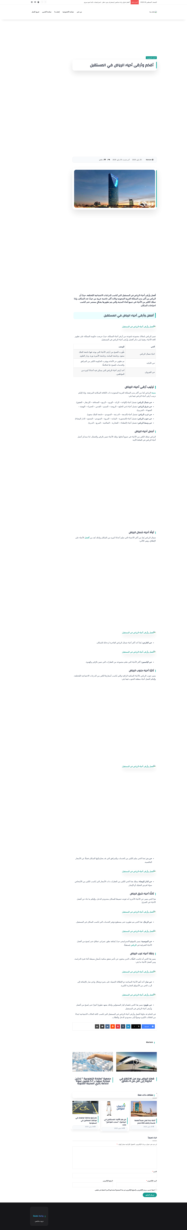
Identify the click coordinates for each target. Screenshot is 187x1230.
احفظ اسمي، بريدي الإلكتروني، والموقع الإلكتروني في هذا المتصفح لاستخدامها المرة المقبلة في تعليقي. (125, 1190)
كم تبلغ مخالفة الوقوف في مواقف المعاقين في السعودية (86, 1120)
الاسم (154, 1171)
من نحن (79, 12)
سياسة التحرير (46, 12)
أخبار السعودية (151, 58)
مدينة (154, 393)
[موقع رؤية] (153, 12)
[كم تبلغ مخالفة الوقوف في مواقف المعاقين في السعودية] (85, 1107)
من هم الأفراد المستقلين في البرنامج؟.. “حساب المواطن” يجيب (115, 1122)
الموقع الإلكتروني (108, 1181)
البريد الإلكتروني (151, 1181)
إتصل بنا (57, 12)
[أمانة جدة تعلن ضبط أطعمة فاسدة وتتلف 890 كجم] (144, 1109)
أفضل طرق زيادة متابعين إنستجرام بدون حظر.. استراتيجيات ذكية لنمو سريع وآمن (105, 2)
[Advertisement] (114, 38)
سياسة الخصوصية (68, 12)
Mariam (149, 160)
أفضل (87, 538)
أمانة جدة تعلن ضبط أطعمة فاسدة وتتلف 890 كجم (144, 1122)
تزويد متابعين (39, 1221)
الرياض (133, 945)
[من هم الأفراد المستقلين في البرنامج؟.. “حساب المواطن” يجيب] (115, 1108)
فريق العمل (35, 12)
